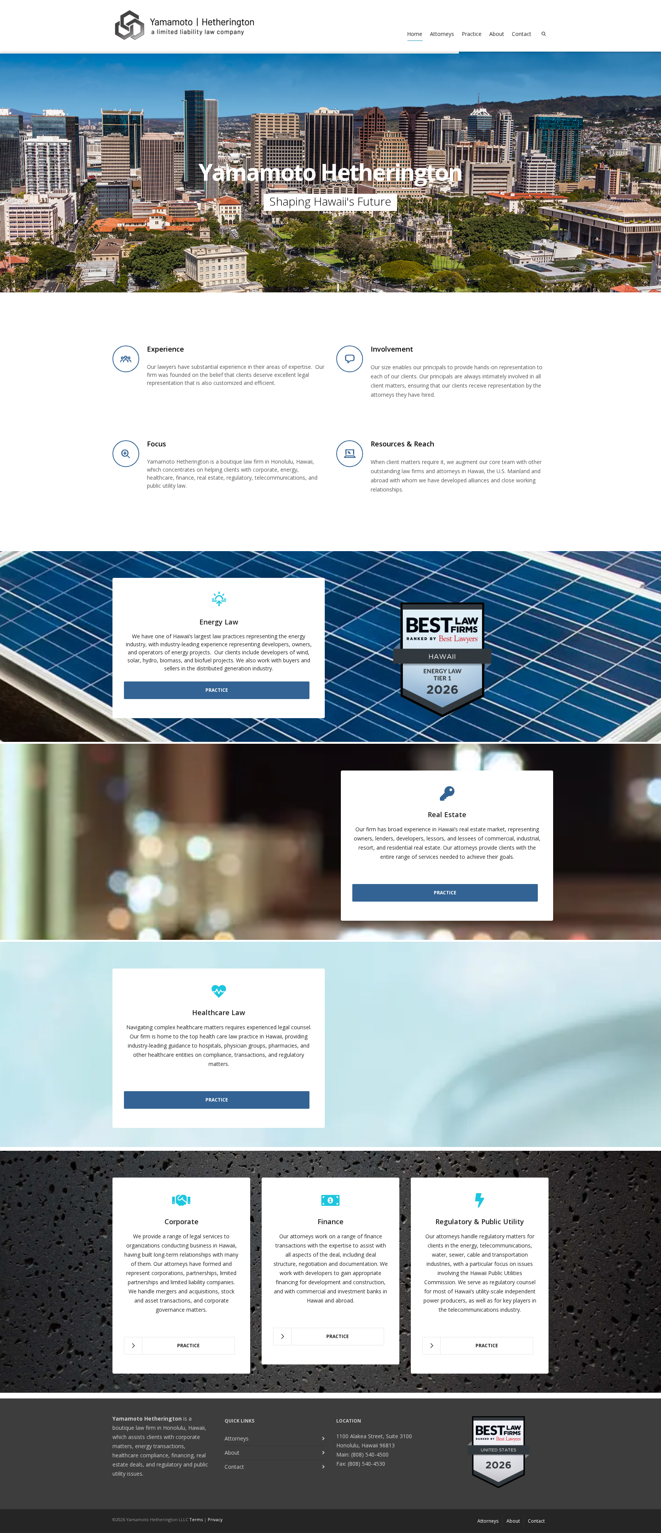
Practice (472, 33)
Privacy (215, 1519)
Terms (196, 1519)
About (496, 33)
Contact (521, 33)
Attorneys (442, 33)
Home (414, 33)
